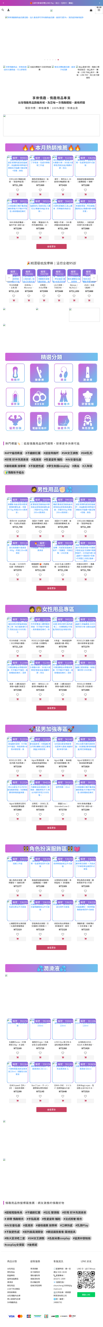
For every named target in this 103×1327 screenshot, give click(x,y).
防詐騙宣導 (35, 1282)
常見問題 (34, 1268)
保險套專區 (12, 1292)
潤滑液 (10, 1282)
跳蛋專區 (11, 1275)
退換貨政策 (35, 1278)
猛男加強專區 (13, 1278)
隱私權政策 (35, 1275)
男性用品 (11, 1272)
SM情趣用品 (12, 1302)
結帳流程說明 (36, 1285)
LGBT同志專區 (13, 1288)
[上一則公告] (3, 3)
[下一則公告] (99, 3)
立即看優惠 (24, 42)
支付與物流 (35, 1272)
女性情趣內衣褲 (13, 1295)
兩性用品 (11, 1285)
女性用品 (11, 1268)
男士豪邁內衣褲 (13, 1299)
